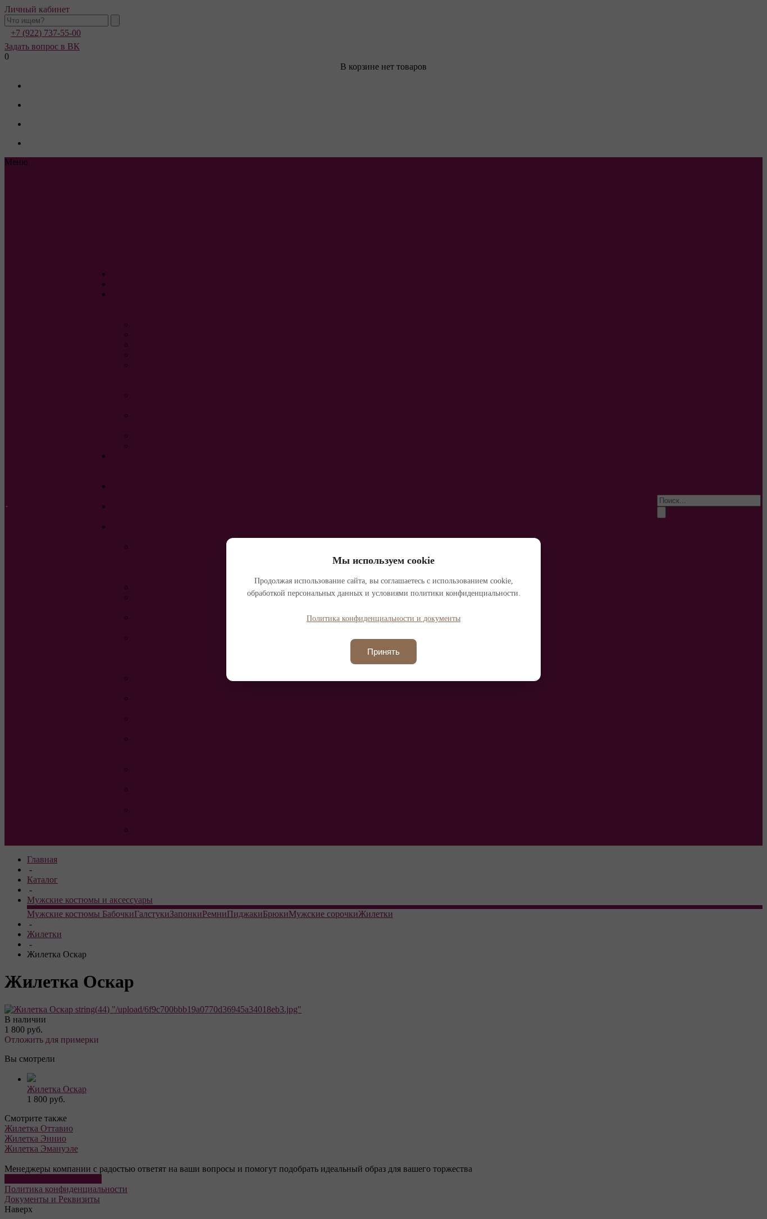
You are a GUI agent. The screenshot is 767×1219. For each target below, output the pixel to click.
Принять (383, 651)
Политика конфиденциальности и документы (383, 618)
